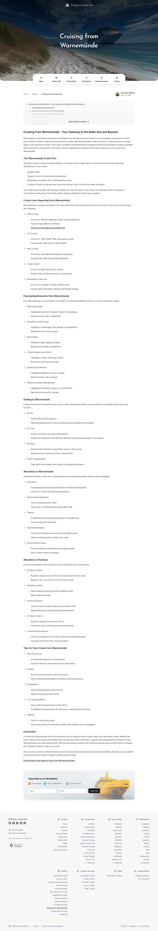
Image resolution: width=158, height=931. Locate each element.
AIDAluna (118, 837)
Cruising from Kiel (60, 905)
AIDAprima (118, 850)
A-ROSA (91, 824)
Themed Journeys (60, 850)
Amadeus (91, 830)
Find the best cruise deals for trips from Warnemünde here (49, 760)
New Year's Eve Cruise (58, 892)
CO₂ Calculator (143, 879)
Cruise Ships (62, 840)
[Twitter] (10, 823)
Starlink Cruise (61, 885)
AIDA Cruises (90, 827)
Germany (146, 840)
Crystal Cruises (89, 856)
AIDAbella (118, 824)
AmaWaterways (89, 834)
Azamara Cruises (88, 840)
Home (25, 94)
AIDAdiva (118, 834)
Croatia (146, 834)
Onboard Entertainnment (58, 882)
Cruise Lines (62, 837)
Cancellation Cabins (114, 876)
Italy (147, 853)
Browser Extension (142, 876)
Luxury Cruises (89, 885)
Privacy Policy (144, 926)
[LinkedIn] (21, 823)
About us (63, 827)
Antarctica (145, 824)
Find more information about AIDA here (48, 228)
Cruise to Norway (60, 898)
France (146, 837)
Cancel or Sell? (61, 879)
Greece (146, 843)
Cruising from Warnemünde (57, 908)
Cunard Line (90, 859)
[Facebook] (13, 823)
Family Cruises (89, 879)
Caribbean (145, 830)
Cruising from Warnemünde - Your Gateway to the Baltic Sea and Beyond (57, 104)
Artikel (35, 926)
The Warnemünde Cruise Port (43, 108)
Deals (65, 843)
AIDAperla (118, 846)
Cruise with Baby (60, 889)
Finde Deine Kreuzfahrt (20, 926)
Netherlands (144, 856)
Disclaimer (133, 926)
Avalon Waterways (88, 837)
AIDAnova (118, 843)
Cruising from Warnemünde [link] (51, 94)
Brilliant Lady (117, 859)
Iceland (146, 846)
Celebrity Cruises (88, 846)
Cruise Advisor (61, 834)
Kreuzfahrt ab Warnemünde (52, 926)
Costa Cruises (89, 853)
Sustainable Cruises (59, 895)
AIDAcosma (117, 830)
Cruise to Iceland (60, 901)
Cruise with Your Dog (59, 911)
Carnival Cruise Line (87, 843)
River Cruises (90, 889)
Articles (34, 94)
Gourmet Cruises (88, 882)
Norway (146, 859)
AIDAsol (119, 853)
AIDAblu (119, 827)
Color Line (91, 850)
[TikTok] (24, 823)
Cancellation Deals (60, 876)
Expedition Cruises (88, 876)
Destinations (62, 846)
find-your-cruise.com (18, 819)
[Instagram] (17, 823)
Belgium (146, 827)
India (147, 850)
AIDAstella (118, 856)
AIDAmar (118, 840)
